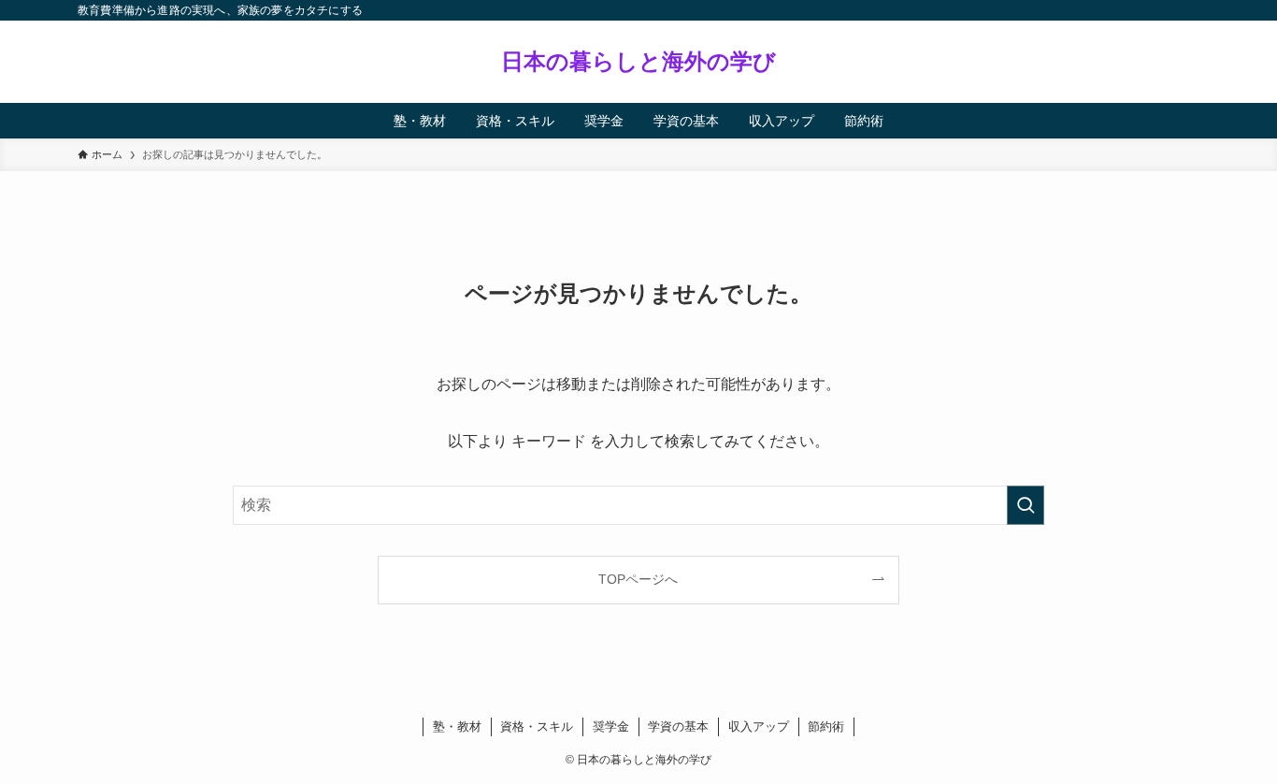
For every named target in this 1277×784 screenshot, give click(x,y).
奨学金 (611, 726)
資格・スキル (536, 726)
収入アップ (758, 726)
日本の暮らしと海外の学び (638, 62)
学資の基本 (678, 726)
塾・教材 (457, 726)
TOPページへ (638, 579)
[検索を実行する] (1025, 505)
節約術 (826, 726)
